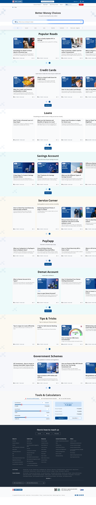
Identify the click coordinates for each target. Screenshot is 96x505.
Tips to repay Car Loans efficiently (23, 326)
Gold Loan (49, 469)
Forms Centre (43, 462)
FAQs (57, 443)
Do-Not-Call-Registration (60, 451)
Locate (57, 433)
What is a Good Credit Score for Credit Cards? (47, 78)
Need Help (45, 4)
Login (81, 4)
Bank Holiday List (44, 445)
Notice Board (43, 449)
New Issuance (29, 443)
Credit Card (39, 471)
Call (40, 433)
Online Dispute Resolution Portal (18, 457)
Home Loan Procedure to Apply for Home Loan (71, 121)
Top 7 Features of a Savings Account (45, 176)
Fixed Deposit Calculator (27, 476)
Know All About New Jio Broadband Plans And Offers (46, 249)
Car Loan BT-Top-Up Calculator (50, 476)
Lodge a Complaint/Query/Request (62, 440)
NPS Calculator (59, 476)
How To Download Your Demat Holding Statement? (71, 280)
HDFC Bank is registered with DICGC (69, 489)
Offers (61, 4)
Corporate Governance (16, 451)
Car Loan (30, 469)
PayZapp (52, 471)
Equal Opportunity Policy (74, 457)
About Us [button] (75, 1)
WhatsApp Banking (59, 455)
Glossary (63, 495)
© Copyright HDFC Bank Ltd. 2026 (18, 495)
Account (39, 291)
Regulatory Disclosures (16, 460)
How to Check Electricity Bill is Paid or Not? (71, 249)
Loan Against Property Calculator (38, 474)
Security (28, 448)
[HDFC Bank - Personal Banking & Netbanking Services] (17, 490)
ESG (13, 453)
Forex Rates (43, 453)
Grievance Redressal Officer (75, 447)
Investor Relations (15, 443)
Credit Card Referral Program (32, 465)
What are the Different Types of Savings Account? (71, 176)
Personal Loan (25, 469)
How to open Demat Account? (46, 293)
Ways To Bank (43, 455)
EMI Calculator (25, 473)
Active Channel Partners (60, 447)
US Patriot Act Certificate (31, 450)
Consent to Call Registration (61, 449)
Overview (14, 440)
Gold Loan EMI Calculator (76, 473)
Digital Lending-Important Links (76, 454)
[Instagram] (77, 495)
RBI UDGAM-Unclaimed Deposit (33, 457)
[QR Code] (55, 489)
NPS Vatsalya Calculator (67, 476)
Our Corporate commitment (17, 462)
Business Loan (36, 469)
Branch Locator (58, 453)
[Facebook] (75, 495)
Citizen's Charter (73, 440)
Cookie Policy (28, 495)
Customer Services (44, 443)
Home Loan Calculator (27, 474)
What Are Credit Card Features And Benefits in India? (22, 90)
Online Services (44, 447)
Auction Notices (44, 460)
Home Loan (54, 469)
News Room (14, 449)
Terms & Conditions (35, 495)
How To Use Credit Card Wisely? (71, 89)
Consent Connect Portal (47, 495)
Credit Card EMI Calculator (57, 474)
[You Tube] (79, 495)
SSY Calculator (65, 474)
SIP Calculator (77, 474)
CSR (13, 455)
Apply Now (60, 418)
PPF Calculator (71, 474)
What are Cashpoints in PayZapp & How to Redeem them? (23, 249)
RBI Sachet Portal (30, 461)
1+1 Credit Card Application (32, 463)
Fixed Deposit (61, 471)
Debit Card (44, 471)
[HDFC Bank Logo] (17, 2)
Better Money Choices (54, 4)
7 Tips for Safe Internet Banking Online (47, 326)
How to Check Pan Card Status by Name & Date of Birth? (23, 208)
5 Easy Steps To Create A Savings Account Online (23, 176)
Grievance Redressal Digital (75, 445)
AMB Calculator (48, 474)
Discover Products (37, 4)
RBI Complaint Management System (33, 459)
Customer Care (58, 445)
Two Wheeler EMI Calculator (56, 473)
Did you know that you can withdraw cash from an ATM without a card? (70, 221)
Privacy (41, 495)
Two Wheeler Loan (42, 469)
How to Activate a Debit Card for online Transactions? (72, 51)
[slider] (21, 404)
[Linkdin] (83, 495)
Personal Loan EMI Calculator (34, 473)
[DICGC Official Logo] (59, 489)
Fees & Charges (44, 440)
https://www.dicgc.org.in (66, 490)
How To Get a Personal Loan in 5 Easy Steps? (23, 121)
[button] (47, 1)
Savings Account (69, 469)
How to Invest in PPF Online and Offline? (47, 376)
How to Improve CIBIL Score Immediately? (70, 338)
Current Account (26, 471)
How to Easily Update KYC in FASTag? (46, 39)
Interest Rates (43, 451)
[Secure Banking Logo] (82, 489)
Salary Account (75, 469)
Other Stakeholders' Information (18, 447)
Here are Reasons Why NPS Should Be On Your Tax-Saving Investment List (72, 365)
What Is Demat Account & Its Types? (22, 280)
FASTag (56, 471)
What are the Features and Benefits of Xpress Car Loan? (46, 121)
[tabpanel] (48, 412)
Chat (49, 433)
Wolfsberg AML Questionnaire (75, 443)
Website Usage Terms (57, 495)
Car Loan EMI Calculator (45, 473)
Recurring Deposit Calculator (38, 476)
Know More (74, 418)
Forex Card (48, 471)
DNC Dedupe (72, 452)
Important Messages (30, 452)
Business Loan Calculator (66, 473)
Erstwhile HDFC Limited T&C (17, 464)
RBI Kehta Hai (29, 454)
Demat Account (33, 471)
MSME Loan (67, 471)
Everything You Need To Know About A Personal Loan (22, 51)
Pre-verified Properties (61, 469)
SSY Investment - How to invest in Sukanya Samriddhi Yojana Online (23, 364)
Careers (13, 445)
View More (48, 478)
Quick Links (29, 440)
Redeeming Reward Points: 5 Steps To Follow (46, 208)
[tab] (32, 399)
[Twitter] (81, 495)
